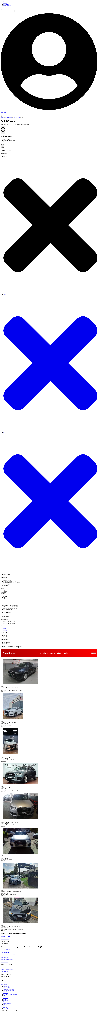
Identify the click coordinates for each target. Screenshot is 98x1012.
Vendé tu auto (4, 112)
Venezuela (5, 1008)
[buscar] (14, 11)
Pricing (5, 991)
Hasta (2, 592)
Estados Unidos (7, 1003)
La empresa (6, 986)
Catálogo (5, 1)
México (5, 1004)
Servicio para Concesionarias (10, 994)
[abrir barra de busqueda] (1, 9)
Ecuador (5, 1001)
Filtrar (2, 147)
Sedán (5, 628)
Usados (2, 117)
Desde (2, 590)
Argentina (5, 998)
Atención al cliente (7, 987)
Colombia (5, 1000)
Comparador (6, 7)
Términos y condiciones (8, 989)
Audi (19, 117)
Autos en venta (8, 117)
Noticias (5, 3)
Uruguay (5, 1007)
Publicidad (5, 993)
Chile (4, 999)
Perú (4, 1005)
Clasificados (6, 4)
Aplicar (2, 593)
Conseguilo (93, 653)
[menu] (1, 115)
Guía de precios (7, 5)
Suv (5, 630)
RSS (4, 995)
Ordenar (3, 133)
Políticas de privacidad (8, 990)
